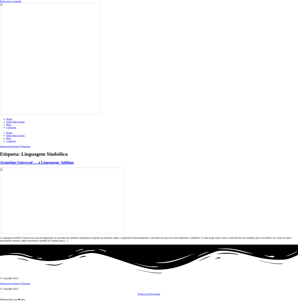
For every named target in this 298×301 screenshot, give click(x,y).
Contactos (11, 127)
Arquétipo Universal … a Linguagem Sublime (37, 162)
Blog (8, 124)
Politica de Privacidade (149, 294)
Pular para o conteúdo (10, 1)
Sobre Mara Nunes (15, 122)
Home (9, 119)
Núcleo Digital (33, 299)
